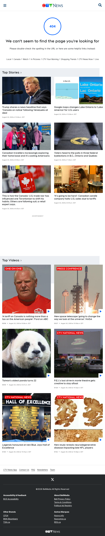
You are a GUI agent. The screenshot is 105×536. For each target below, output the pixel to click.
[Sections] (5, 5)
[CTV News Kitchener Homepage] (52, 5)
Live (97, 59)
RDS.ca (57, 522)
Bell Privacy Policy (62, 499)
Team (52, 470)
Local (8, 59)
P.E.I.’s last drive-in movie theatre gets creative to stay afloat (74, 382)
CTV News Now (86, 59)
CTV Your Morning (51, 59)
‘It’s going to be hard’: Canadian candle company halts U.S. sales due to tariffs (75, 197)
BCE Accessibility (11, 499)
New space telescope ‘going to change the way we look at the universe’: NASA (77, 318)
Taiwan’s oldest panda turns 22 (19, 380)
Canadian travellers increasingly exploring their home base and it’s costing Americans (26, 154)
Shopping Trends (68, 59)
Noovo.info (59, 515)
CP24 (5, 515)
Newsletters (42, 470)
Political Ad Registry (63, 505)
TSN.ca (6, 522)
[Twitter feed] (52, 479)
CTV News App (10, 470)
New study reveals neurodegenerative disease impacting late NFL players (75, 446)
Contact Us (24, 470)
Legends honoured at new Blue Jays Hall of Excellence (26, 446)
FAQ (33, 470)
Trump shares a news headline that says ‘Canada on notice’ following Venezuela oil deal (25, 110)
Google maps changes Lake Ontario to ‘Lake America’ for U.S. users (78, 108)
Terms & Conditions (62, 502)
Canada (17, 59)
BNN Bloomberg (10, 519)
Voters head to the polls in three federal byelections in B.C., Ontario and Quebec (76, 154)
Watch (25, 59)
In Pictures (35, 59)
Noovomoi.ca (60, 519)
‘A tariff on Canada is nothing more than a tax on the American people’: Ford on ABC (25, 318)
